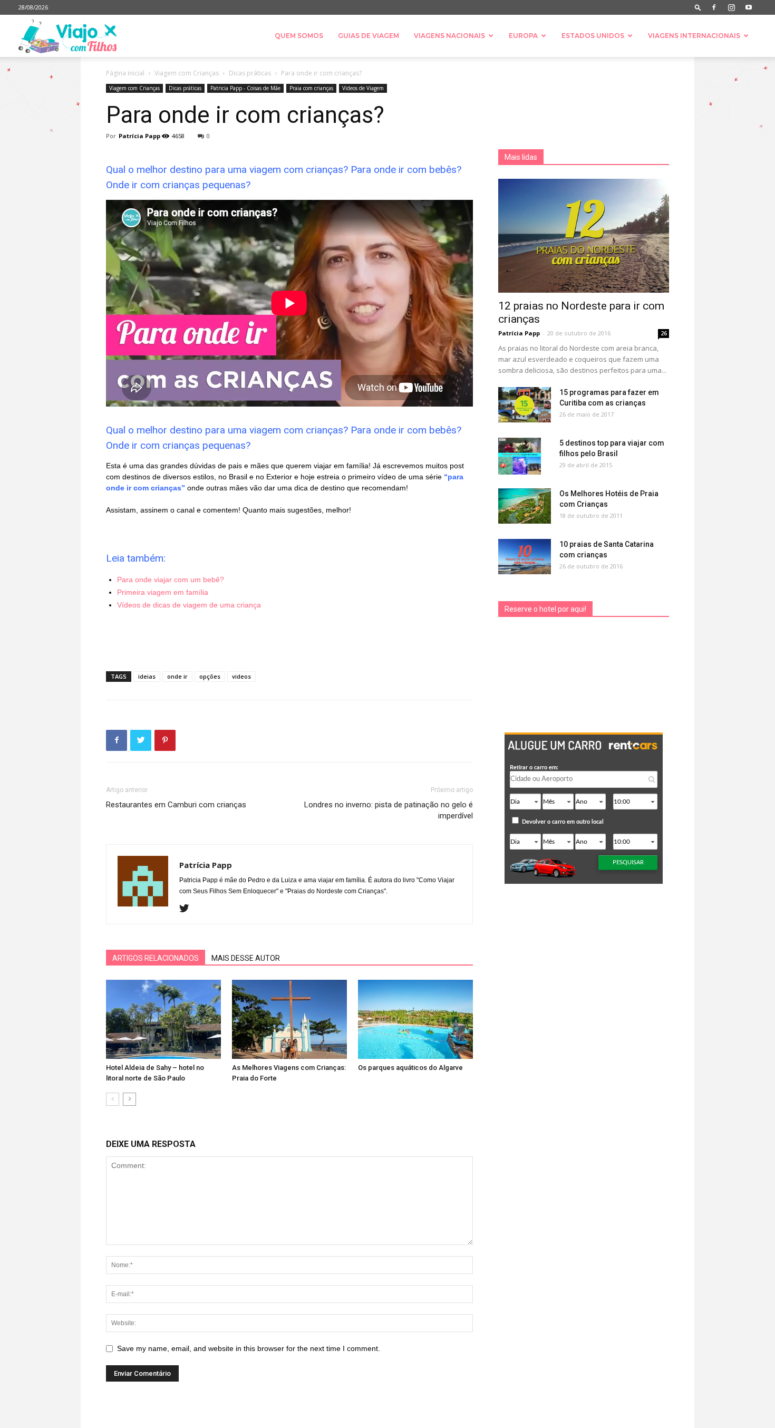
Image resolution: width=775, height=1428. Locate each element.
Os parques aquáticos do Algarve (410, 1068)
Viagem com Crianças (186, 73)
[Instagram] (731, 7)
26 (664, 333)
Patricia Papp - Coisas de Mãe (245, 88)
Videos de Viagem (363, 88)
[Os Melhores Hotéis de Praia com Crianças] (524, 506)
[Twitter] (188, 909)
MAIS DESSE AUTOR (245, 958)
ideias (147, 676)
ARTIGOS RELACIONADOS (155, 958)
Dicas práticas (250, 73)
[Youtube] (749, 7)
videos (241, 676)
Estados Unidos (592, 36)
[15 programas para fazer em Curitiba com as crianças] (524, 404)
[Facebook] (714, 7)
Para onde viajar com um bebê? (170, 579)
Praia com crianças (311, 88)
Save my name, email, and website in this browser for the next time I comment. (248, 1348)
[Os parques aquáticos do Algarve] (415, 1019)
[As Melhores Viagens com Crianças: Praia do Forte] (289, 1019)
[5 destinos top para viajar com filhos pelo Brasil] (519, 456)
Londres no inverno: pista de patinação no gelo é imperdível (388, 810)
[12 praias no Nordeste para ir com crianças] (583, 236)
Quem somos (299, 36)
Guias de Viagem (368, 36)
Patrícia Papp (139, 136)
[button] (698, 7)
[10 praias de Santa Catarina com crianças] (524, 556)
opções (209, 676)
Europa (523, 36)
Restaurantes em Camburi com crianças (176, 804)
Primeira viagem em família (162, 592)
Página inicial (125, 73)
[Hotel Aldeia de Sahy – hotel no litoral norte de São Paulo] (163, 1019)
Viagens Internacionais (694, 36)
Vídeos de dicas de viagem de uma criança (189, 605)
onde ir (177, 676)
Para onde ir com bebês (404, 169)
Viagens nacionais (449, 36)
